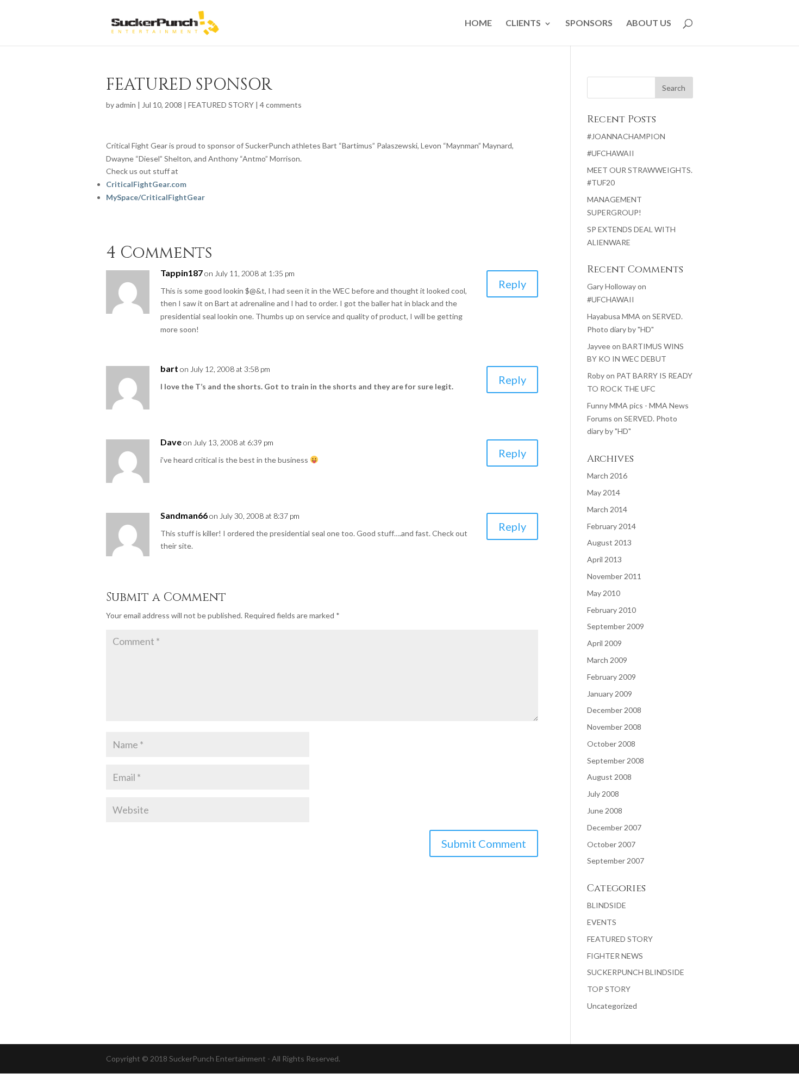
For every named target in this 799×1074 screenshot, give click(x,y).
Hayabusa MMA (613, 316)
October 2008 (611, 743)
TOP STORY (609, 989)
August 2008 (609, 776)
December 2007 (614, 827)
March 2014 (607, 509)
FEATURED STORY (221, 104)
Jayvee (598, 346)
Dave (171, 442)
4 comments (281, 104)
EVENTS (601, 922)
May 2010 (603, 593)
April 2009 (604, 643)
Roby (595, 375)
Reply (512, 283)
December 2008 (614, 710)
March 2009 (607, 660)
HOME (478, 22)
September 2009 (615, 626)
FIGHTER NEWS (615, 955)
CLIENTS (523, 22)
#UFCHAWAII (610, 153)
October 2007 (611, 844)
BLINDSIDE (606, 905)
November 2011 (614, 576)
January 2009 (609, 693)
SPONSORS (589, 22)
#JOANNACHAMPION (626, 136)
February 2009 (611, 676)
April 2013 (604, 559)
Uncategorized (612, 1005)
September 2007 (615, 860)
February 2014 (611, 526)
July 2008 (603, 793)
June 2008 (604, 810)
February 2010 (611, 609)
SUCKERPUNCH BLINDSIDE (635, 972)
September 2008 (615, 760)
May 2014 (603, 492)
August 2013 (609, 542)
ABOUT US (648, 22)
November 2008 (614, 726)
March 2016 (607, 475)
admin (126, 104)
